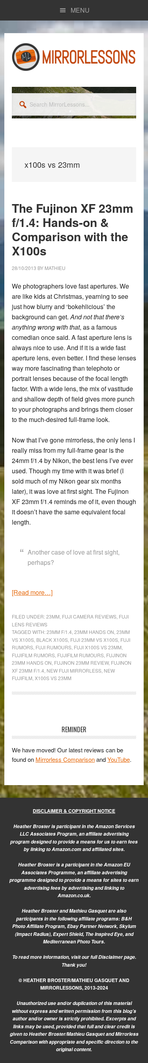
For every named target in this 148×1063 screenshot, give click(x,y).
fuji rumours (53, 647)
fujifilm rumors (33, 655)
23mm (53, 616)
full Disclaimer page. (113, 957)
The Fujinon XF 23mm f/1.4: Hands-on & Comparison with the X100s (72, 229)
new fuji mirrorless (74, 670)
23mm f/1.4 (59, 631)
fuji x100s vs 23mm (98, 647)
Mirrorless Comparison (65, 759)
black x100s (52, 639)
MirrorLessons (74, 57)
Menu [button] (80, 10)
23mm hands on (94, 631)
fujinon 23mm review (81, 662)
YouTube (118, 759)
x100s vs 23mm (53, 678)
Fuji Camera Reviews (89, 616)
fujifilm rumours (80, 655)
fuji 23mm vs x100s (94, 639)
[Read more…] (32, 592)
